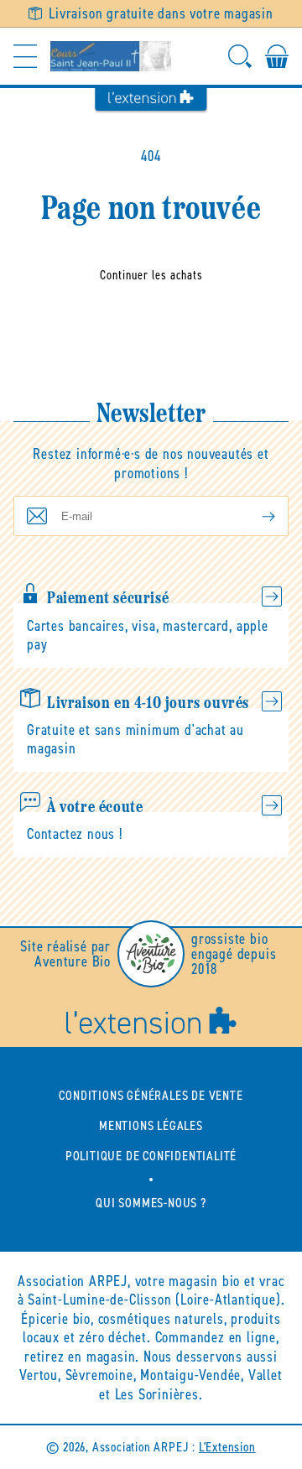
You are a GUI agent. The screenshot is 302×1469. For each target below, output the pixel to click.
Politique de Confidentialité (151, 1155)
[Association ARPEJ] (110, 56)
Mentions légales (151, 1125)
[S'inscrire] (255, 516)
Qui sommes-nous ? (151, 1202)
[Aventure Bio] (151, 953)
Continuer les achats (151, 275)
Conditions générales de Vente (150, 1095)
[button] (25, 56)
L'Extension (227, 1447)
